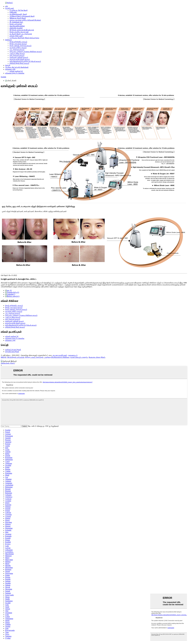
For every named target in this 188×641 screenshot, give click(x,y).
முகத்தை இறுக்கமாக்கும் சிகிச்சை (56, 357)
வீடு (6, 6)
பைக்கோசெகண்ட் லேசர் (18, 14)
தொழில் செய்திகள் (12, 352)
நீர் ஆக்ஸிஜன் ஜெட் (16, 22)
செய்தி (7, 65)
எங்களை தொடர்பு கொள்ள (14, 73)
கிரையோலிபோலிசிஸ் (17, 26)
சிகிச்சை (8, 40)
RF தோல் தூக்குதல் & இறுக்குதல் (22, 30)
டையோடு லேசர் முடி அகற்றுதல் (21, 34)
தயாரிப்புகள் (9, 8)
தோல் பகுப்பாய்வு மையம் (18, 44)
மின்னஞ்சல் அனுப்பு (8, 363)
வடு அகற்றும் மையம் (17, 55)
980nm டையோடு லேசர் (18, 18)
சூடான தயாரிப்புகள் (60, 355)
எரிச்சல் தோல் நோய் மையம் (19, 63)
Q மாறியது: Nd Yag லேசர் (19, 10)
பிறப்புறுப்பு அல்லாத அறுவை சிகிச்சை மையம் (26, 51)
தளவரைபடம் (72, 355)
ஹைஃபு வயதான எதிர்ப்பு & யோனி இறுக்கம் (25, 20)
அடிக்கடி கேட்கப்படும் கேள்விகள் (17, 67)
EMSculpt (13, 12)
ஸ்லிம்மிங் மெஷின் (16, 28)
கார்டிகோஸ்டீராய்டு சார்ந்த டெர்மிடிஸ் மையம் (25, 61)
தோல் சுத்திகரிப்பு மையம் (18, 42)
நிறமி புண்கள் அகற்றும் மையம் (20, 46)
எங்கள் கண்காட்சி (16, 71)
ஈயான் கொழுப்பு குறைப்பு (79, 357)
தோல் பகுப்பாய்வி (16, 24)
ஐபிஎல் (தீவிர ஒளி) (16, 36)
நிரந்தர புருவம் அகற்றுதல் (34, 357)
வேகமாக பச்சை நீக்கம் (97, 357)
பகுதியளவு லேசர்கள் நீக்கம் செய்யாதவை (24, 38)
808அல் (3, 357)
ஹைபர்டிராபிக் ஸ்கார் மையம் (20, 59)
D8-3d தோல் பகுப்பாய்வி (15, 357)
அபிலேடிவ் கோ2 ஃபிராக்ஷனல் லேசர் (22, 16)
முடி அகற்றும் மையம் (17, 50)
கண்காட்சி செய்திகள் (13, 350)
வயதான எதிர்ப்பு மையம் (18, 48)
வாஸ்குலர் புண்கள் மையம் (19, 57)
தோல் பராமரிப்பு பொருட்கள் (19, 32)
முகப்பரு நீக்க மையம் (17, 53)
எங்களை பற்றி (10, 69)
